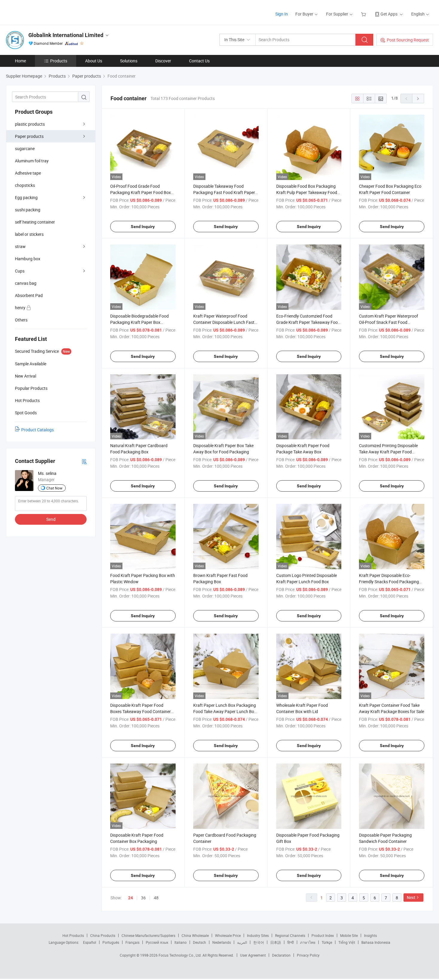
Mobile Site (349, 935)
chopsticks (25, 185)
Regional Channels (290, 935)
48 (156, 898)
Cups (19, 271)
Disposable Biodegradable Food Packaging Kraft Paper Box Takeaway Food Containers (139, 322)
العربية (242, 942)
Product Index (322, 935)
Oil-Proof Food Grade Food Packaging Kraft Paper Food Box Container (140, 192)
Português (110, 942)
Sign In (281, 14)
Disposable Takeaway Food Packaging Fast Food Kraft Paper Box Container (224, 192)
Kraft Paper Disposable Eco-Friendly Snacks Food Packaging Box (389, 581)
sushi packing (27, 210)
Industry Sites (258, 935)
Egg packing (26, 197)
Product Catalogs (37, 429)
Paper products (29, 136)
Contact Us (199, 61)
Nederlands (221, 942)
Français (132, 942)
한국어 (258, 942)
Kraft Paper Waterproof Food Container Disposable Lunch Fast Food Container (223, 322)
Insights (370, 935)
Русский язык (157, 942)
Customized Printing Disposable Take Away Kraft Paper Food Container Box (388, 452)
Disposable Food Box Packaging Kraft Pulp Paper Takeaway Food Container (306, 192)
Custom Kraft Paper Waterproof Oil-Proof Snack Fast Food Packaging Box (388, 322)
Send (51, 519)
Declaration (281, 955)
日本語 (275, 942)
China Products (102, 935)
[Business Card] (84, 461)
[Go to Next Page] (418, 98)
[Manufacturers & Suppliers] (44, 12)
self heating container (35, 222)
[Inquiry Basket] (364, 14)
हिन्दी (290, 942)
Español (89, 942)
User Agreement (253, 955)
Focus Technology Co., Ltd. (180, 955)
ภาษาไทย (307, 942)
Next (411, 897)
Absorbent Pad (29, 295)
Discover (163, 61)
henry (20, 307)
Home (20, 61)
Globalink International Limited (65, 35)
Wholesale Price (228, 935)
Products (58, 61)
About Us (93, 61)
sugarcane (25, 148)
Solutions (128, 61)
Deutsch (199, 942)
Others (21, 320)
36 (143, 898)
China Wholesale (195, 935)
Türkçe (327, 942)
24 (130, 897)
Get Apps (389, 14)
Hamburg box (27, 258)
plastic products (30, 124)
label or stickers (29, 234)
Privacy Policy (308, 955)
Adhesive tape (28, 173)
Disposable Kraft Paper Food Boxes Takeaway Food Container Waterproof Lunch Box (140, 711)
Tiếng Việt (346, 942)
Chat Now (54, 488)
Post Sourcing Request (408, 40)
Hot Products (73, 935)
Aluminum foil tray (32, 161)
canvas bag (25, 283)
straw (20, 246)
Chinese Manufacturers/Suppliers (148, 935)
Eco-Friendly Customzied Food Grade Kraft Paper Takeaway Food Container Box (308, 322)
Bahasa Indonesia (375, 942)
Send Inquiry (143, 226)
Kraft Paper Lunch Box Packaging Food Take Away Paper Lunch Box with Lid (224, 711)
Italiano (180, 942)
